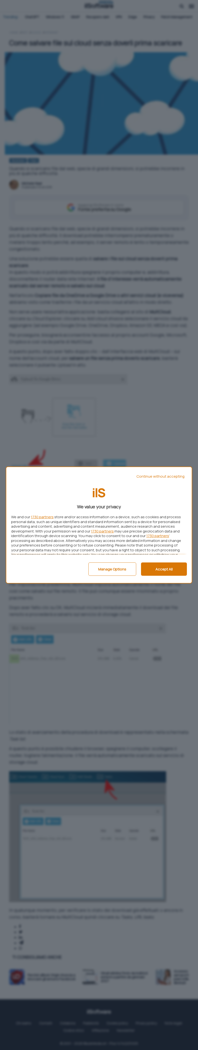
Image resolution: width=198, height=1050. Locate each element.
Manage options (112, 569)
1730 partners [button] (42, 516)
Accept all (164, 569)
